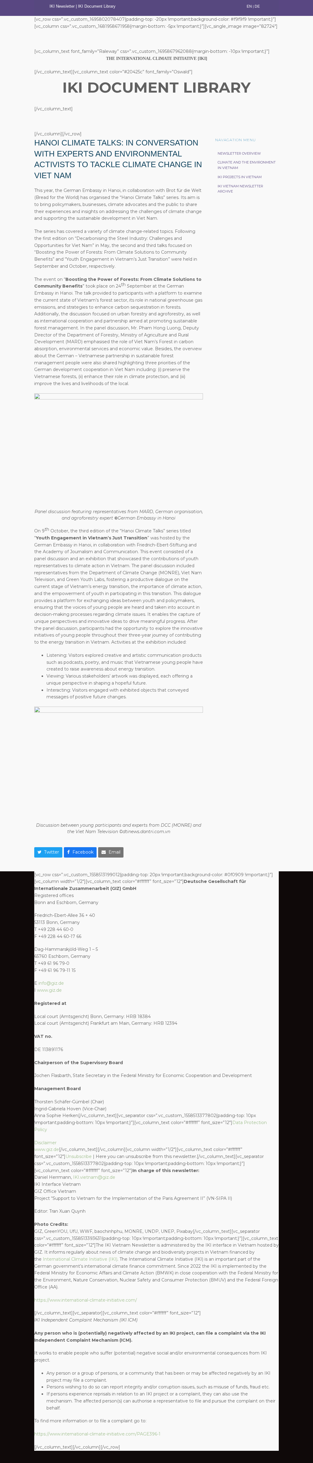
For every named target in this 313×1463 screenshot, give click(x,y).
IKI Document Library (97, 6)
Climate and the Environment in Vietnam (247, 165)
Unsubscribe (78, 1156)
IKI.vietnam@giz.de (94, 1177)
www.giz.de (49, 990)
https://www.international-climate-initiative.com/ (85, 1300)
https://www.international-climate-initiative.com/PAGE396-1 (97, 1434)
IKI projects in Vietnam (240, 177)
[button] (48, 852)
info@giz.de (51, 983)
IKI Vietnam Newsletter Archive (240, 189)
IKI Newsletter (62, 6)
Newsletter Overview (239, 153)
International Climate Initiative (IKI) (80, 1259)
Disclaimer (45, 1142)
